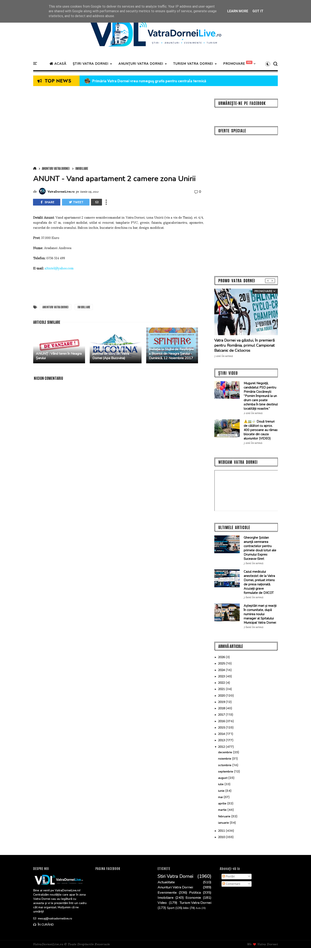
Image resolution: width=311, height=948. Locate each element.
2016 (222, 721)
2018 (222, 708)
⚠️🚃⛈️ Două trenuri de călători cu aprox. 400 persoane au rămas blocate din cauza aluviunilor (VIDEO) (261, 429)
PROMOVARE (234, 64)
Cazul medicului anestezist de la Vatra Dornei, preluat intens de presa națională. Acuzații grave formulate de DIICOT (259, 582)
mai (221, 797)
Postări (230, 876)
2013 (222, 740)
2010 (222, 837)
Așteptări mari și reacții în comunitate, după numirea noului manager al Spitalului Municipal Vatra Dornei (260, 614)
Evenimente (167, 892)
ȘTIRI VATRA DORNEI (90, 64)
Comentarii (232, 884)
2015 (222, 728)
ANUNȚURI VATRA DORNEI (140, 64)
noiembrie (225, 759)
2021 (222, 689)
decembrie (225, 752)
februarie (224, 816)
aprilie (222, 803)
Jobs (186, 908)
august (223, 778)
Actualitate (166, 882)
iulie (221, 784)
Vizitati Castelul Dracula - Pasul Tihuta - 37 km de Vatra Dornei (142, 81)
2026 (222, 657)
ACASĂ (59, 64)
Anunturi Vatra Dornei (56, 168)
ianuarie (224, 823)
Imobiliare (81, 168)
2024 (222, 670)
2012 (222, 747)
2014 (222, 734)
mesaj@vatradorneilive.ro (54, 918)
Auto (198, 908)
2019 (222, 702)
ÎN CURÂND (45, 925)
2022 (222, 683)
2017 (222, 715)
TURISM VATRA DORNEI (193, 64)
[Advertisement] (118, 127)
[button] (267, 64)
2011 (222, 831)
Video (162, 903)
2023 (222, 676)
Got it (257, 11)
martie (222, 810)
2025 (222, 663)
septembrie (226, 772)
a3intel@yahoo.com (59, 268)
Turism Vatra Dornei (195, 903)
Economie (193, 898)
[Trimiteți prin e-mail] (96, 202)
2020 (222, 696)
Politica (195, 892)
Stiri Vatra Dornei (175, 876)
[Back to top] (300, 938)
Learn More (237, 11)
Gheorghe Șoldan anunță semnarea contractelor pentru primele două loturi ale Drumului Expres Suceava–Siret (260, 548)
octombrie (225, 765)
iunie (221, 791)
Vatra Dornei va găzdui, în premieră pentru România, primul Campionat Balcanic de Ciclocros (244, 345)
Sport (170, 908)
